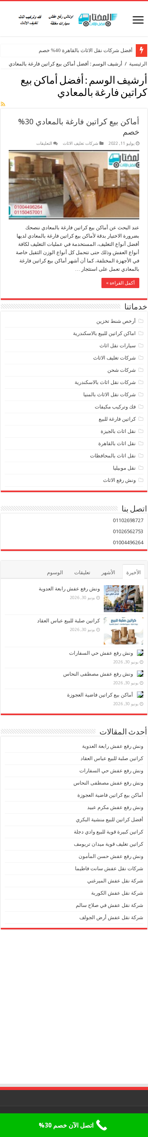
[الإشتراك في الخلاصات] (3, 104)
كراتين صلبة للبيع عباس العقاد (68, 621)
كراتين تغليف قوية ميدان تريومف (108, 844)
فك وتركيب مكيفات (115, 407)
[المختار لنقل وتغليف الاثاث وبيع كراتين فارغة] (74, 18)
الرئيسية (138, 64)
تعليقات (82, 572)
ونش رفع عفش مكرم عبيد (115, 807)
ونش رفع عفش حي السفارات (101, 653)
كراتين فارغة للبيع (117, 419)
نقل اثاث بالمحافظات (113, 456)
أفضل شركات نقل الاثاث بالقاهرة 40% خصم (86, 50)
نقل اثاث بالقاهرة (117, 443)
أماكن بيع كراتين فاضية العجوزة (99, 695)
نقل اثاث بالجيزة (118, 431)
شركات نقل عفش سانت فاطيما (109, 868)
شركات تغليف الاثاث (80, 143)
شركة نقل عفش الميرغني (115, 881)
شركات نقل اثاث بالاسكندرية (105, 382)
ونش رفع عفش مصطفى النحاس (98, 674)
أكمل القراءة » (120, 283)
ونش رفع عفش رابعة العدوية (68, 589)
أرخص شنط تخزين (116, 321)
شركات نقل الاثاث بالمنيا (109, 394)
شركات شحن (121, 370)
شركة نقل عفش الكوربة (116, 893)
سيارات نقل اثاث (117, 345)
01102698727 (128, 520)
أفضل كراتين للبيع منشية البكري (109, 819)
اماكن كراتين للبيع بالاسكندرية (104, 333)
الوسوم (55, 572)
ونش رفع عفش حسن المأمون (111, 856)
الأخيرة (133, 572)
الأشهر (108, 572)
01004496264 (128, 542)
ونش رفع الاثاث (119, 480)
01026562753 (128, 531)
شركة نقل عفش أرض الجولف (110, 917)
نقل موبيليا (124, 468)
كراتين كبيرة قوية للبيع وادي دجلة (108, 832)
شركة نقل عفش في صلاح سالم (109, 905)
